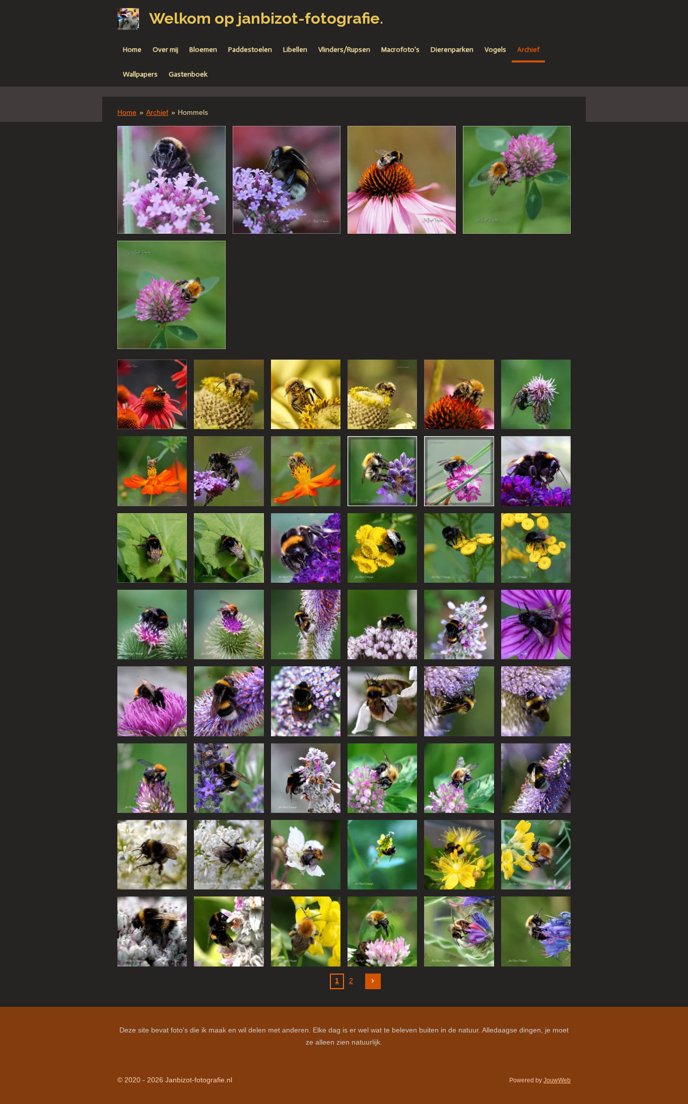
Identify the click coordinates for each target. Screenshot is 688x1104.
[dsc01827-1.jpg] (401, 180)
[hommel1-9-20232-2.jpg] (517, 180)
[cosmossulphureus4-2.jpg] (305, 471)
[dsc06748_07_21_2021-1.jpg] (536, 624)
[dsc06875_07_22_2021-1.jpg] (305, 624)
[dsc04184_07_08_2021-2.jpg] (536, 854)
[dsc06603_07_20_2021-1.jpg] (305, 701)
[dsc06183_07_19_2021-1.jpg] (228, 778)
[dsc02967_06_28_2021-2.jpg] (536, 931)
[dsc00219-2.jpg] (305, 394)
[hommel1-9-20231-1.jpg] (171, 295)
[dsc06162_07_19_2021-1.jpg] (305, 778)
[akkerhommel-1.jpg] (152, 778)
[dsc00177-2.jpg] (459, 394)
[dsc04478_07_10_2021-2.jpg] (459, 854)
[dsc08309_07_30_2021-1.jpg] (536, 471)
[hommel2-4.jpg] (459, 471)
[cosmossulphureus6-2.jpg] (152, 471)
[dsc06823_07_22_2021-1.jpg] (459, 624)
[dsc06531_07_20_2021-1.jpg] (459, 701)
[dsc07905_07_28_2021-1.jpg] (459, 548)
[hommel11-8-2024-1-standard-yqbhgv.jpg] (287, 180)
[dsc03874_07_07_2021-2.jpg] (152, 931)
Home (126, 112)
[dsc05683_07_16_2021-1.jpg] (228, 854)
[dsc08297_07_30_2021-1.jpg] (305, 548)
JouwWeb (557, 1080)
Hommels (193, 112)
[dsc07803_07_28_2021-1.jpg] (152, 624)
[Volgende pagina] (373, 982)
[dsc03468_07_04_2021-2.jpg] (382, 931)
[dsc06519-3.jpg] (228, 548)
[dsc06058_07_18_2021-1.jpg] (536, 778)
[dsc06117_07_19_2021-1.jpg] (459, 778)
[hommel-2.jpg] (228, 931)
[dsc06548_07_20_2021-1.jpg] (382, 701)
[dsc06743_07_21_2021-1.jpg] (152, 701)
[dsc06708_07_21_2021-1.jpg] (228, 701)
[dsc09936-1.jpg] (536, 394)
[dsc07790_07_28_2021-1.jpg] (228, 624)
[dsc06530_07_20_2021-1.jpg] (536, 701)
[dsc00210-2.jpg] (228, 394)
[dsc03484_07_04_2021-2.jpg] (305, 931)
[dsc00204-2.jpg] (382, 394)
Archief (157, 112)
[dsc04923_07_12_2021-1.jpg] (305, 854)
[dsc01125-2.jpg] (152, 394)
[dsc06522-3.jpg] (152, 548)
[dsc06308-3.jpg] (228, 471)
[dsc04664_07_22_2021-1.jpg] (382, 854)
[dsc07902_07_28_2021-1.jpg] (536, 548)
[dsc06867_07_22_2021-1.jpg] (382, 624)
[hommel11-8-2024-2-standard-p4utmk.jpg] (171, 180)
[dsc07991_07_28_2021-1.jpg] (382, 548)
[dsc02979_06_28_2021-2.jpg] (459, 931)
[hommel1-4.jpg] (382, 471)
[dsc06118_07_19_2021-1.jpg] (382, 778)
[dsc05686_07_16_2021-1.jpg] (152, 854)
